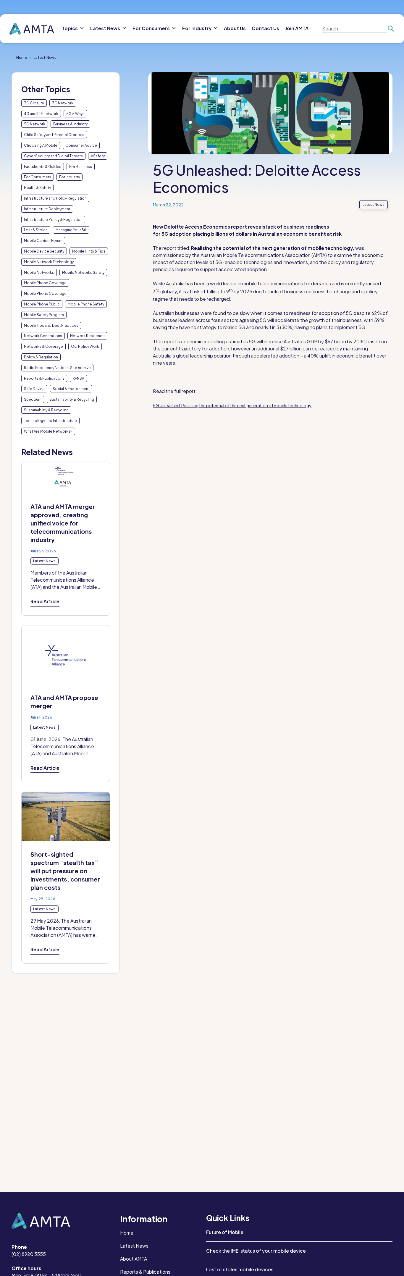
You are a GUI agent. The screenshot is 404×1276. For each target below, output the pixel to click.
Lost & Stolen (36, 230)
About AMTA (133, 1259)
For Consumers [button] (151, 28)
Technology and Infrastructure (50, 420)
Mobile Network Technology (49, 262)
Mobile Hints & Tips (88, 251)
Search (391, 29)
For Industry (69, 177)
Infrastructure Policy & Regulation (53, 219)
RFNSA (78, 378)
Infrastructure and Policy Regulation (55, 198)
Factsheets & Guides (42, 166)
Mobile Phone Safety (86, 304)
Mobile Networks (39, 272)
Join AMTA (296, 28)
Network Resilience (87, 336)
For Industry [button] (196, 28)
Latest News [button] (105, 28)
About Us (235, 28)
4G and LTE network (41, 113)
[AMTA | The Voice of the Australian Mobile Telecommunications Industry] (31, 29)
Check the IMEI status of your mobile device (256, 1251)
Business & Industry (70, 124)
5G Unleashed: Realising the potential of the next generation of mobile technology (232, 405)
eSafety (98, 156)
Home (21, 57)
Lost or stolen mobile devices (239, 1269)
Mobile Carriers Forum (43, 240)
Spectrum (32, 399)
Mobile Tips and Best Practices (51, 325)
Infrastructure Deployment (47, 209)
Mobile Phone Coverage (45, 283)
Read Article (44, 601)
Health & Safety (37, 187)
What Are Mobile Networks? (48, 431)
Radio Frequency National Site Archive (57, 368)
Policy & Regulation (41, 357)
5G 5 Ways (75, 113)
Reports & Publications (44, 378)
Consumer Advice (81, 145)
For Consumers (37, 177)
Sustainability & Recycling (71, 399)
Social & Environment (71, 388)
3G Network (62, 103)
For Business (80, 166)
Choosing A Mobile (40, 145)
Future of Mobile (224, 1232)
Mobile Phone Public (42, 304)
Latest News (134, 1246)
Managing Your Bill (71, 230)
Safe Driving (34, 388)
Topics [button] (70, 28)
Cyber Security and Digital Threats (53, 156)
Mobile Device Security (44, 251)
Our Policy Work (85, 346)
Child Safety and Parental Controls (54, 134)
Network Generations (43, 336)
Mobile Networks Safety (83, 272)
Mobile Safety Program (44, 315)
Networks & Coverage (43, 346)
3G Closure (34, 103)
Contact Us (265, 28)
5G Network (34, 124)
